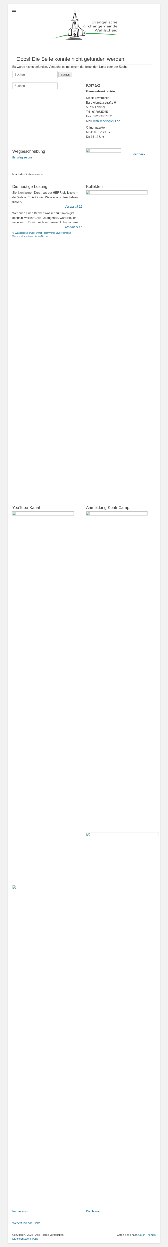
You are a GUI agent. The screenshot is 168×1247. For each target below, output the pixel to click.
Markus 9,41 (73, 227)
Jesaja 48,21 (73, 206)
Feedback (138, 154)
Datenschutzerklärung (25, 1238)
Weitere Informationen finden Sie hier (30, 236)
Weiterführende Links (26, 1223)
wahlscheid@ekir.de (106, 121)
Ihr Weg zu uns (22, 157)
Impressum (20, 1211)
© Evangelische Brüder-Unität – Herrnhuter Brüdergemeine (41, 233)
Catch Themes (147, 1234)
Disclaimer (93, 1211)
